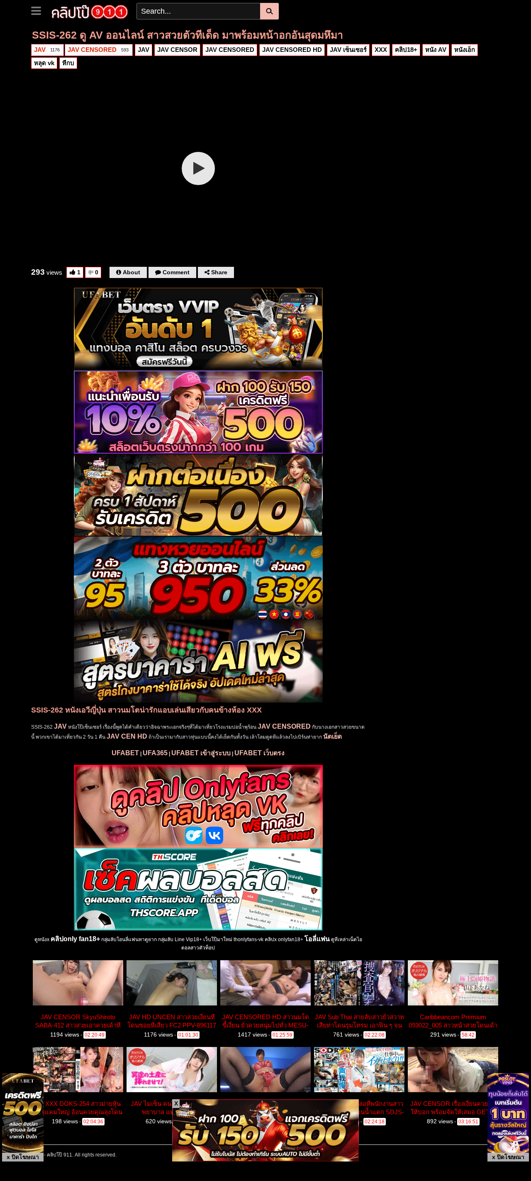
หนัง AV (435, 49)
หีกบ (68, 62)
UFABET (125, 752)
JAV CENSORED (98, 49)
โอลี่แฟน (317, 938)
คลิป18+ (406, 49)
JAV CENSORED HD (292, 49)
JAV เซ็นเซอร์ (348, 49)
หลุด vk (44, 62)
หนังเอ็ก (464, 49)
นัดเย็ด (332, 736)
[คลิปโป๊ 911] (89, 11)
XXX (381, 49)
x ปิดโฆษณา (23, 1157)
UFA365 (155, 752)
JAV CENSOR (177, 49)
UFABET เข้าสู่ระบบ (201, 752)
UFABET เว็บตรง (259, 752)
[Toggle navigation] (39, 10)
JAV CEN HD (127, 736)
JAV (47, 49)
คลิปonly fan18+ (75, 938)
